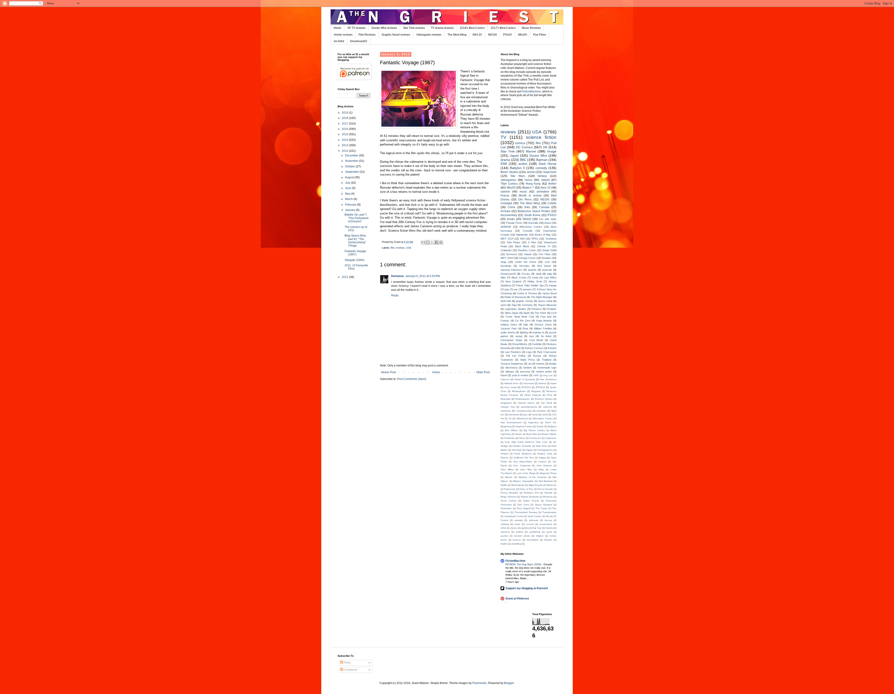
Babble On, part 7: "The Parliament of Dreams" (356, 218)
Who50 (522, 34)
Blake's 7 (528, 187)
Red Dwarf (544, 265)
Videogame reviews (428, 34)
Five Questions (548, 379)
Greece (504, 457)
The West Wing (457, 34)
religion (540, 536)
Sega (503, 262)
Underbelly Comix (513, 516)
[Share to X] (432, 242)
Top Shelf (546, 403)
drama (505, 160)
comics (520, 143)
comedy (541, 168)
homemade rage (547, 367)
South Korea (532, 215)
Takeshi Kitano (526, 403)
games (525, 528)
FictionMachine (531, 91)
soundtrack (532, 539)
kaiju (549, 273)
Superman (549, 172)
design (552, 363)
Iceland (542, 461)
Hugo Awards (544, 320)
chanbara (506, 411)
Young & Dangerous (512, 363)
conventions (545, 524)
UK (545, 147)
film (392, 247)
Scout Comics (508, 500)
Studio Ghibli (549, 250)
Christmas (509, 438)
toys (531, 336)
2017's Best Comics (503, 28)
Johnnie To (543, 246)
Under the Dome (525, 262)
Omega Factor (527, 258)
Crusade (527, 230)
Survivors (511, 254)
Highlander (522, 234)
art (529, 363)
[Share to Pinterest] (441, 242)
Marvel (531, 151)
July (348, 182)
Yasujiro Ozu (508, 407)
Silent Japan (512, 312)
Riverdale (506, 399)
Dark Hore (541, 446)
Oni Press (525, 199)
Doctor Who (538, 155)
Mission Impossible (523, 481)
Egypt (529, 450)
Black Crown (518, 277)
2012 (345, 150)
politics (519, 532)
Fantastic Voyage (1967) (355, 253)
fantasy (542, 176)
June (348, 188)
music (523, 191)
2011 (345, 277)
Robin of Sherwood (515, 297)
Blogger (509, 683)
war (516, 289)
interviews (513, 414)
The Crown (541, 508)
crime (503, 528)
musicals (547, 269)
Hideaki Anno (511, 383)
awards (532, 269)
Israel (553, 383)
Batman (542, 160)
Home (337, 28)
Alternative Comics (542, 418)
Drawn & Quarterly (525, 379)
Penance (537, 309)
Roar (525, 328)
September (352, 171)
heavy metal (545, 301)
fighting (524, 332)
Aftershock (522, 418)
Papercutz (509, 489)
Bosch (518, 434)
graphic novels (524, 301)
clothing (505, 524)
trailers (504, 543)
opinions (505, 532)
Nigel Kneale (535, 485)
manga (552, 285)
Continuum (535, 438)
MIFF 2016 (507, 258)
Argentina (533, 422)
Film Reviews (367, 34)
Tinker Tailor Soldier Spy (530, 285)
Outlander (506, 250)
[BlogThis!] (427, 242)
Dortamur (397, 276)
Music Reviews (531, 28)
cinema (540, 363)
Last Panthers (513, 352)
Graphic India (544, 453)
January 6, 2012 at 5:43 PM (422, 276)
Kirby (541, 469)
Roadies (546, 258)
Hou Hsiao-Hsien (522, 461)
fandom (527, 367)
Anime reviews (343, 34)
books (511, 219)
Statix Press (527, 359)
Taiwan (528, 254)
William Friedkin (543, 328)
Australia (533, 222)
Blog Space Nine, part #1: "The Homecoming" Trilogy (356, 240)
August (350, 177)
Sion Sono (523, 504)
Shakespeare (522, 399)
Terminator (506, 508)
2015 (345, 134)
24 (510, 418)
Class (522, 438)
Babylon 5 (517, 168)
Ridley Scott (535, 281)
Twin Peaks (513, 242)
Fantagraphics (545, 450)
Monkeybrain (519, 391)
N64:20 (477, 34)
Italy (525, 324)
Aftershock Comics (530, 226)
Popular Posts (514, 222)
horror (528, 180)
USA (408, 247)
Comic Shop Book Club (519, 316)
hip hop (537, 528)
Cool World (536, 340)
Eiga (514, 305)
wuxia (547, 222)
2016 (345, 129)
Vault (538, 273)
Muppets (536, 391)
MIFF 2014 (507, 238)
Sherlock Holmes (544, 399)
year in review (520, 375)
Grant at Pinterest (517, 598)
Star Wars (517, 176)
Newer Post (388, 372)
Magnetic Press (548, 473)
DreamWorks (519, 344)
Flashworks (479, 683)
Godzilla (536, 344)
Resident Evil (531, 492)
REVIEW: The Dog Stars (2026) (523, 564)
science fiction (541, 137)
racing (518, 336)
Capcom (505, 379)
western (527, 289)
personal (525, 371)
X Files (532, 242)
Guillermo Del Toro (524, 457)
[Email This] (423, 242)
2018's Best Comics (472, 28)
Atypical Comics (524, 426)
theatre (548, 539)
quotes (504, 536)
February (351, 204)
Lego (529, 352)
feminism (541, 411)
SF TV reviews (356, 28)
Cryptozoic (550, 438)
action (522, 164)
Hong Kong (533, 183)
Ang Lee (548, 375)
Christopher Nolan (511, 340)
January (350, 210)
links (527, 207)
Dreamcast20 (358, 41)
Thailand (546, 359)
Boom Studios (509, 172)
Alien (503, 277)
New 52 (546, 187)
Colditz (552, 203)
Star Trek (508, 151)
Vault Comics (535, 516)
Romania (548, 496)
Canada (544, 207)
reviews (400, 247)
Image (551, 151)
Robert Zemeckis (530, 496)
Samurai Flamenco (511, 269)
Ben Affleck (511, 430)
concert (530, 524)
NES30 (492, 34)
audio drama (508, 332)
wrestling (516, 543)
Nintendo (551, 485)
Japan (514, 155)
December (352, 155)
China (511, 207)
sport (503, 305)
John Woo (526, 469)
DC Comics (524, 147)
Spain (526, 312)
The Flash (540, 312)
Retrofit (548, 492)
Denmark (517, 450)
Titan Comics (509, 183)
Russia (537, 355)
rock (547, 262)
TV (503, 137)
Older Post (483, 372)
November (352, 160)
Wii (547, 516)
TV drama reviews (442, 28)
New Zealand (513, 281)
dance (514, 528)
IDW (504, 164)
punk (549, 532)
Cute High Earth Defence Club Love (526, 442)
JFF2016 (540, 387)
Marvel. (509, 477)
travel (504, 375)
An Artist (339, 41)
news (535, 414)
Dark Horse (547, 164)
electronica (511, 367)
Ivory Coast (510, 387)
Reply (395, 295)
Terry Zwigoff (524, 508)
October (350, 166)
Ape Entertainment (511, 422)
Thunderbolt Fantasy (526, 512)
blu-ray (548, 520)
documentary (509, 215)
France (505, 195)
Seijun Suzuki (531, 500)
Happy (542, 457)
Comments (350, 669)
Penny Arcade (545, 489)
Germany (527, 305)
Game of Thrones (527, 293)
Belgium (552, 426)
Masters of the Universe (533, 477)
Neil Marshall (546, 481)
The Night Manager (541, 297)
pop (507, 289)
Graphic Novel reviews (396, 34)
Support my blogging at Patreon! (526, 588)
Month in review (530, 195)
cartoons (547, 407)
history (549, 528)
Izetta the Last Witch (544, 277)
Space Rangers (543, 504)
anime (531, 172)
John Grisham (544, 465)
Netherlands (517, 485)
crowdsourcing (524, 411)
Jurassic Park (509, 328)
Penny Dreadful (509, 492)
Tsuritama (550, 238)
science (517, 539)
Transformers (549, 512)
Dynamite (506, 265)
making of (538, 332)
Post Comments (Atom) (411, 379)
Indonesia (528, 383)
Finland (504, 453)
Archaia (505, 211)
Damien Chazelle (522, 446)
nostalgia (506, 203)
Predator (551, 309)
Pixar (549, 395)
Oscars (526, 273)
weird (545, 414)
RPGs (535, 238)
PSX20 (507, 34)
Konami (552, 348)
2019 (345, 112)
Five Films (539, 34)
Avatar (540, 426)
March (349, 199)
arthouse (533, 520)
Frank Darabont (523, 453)
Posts (347, 662)
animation (543, 191)
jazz (525, 414)
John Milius (507, 469)
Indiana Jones (509, 324)
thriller (552, 183)
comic (517, 524)
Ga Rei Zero (522, 320)
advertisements (529, 407)
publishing (534, 532)
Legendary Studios (515, 309)
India (517, 348)
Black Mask (522, 246)
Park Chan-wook (546, 352)
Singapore (506, 403)
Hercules (524, 265)
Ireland (542, 383)
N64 (522, 238)
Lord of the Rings (525, 473)
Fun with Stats (547, 219)
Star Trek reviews (414, 28)
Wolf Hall (506, 301)
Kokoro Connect (534, 348)
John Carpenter (522, 465)
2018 (345, 118)
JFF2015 (526, 387)
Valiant (545, 180)
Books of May (543, 234)
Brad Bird (532, 434)
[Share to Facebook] (436, 242)
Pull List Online (515, 355)
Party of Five (526, 489)
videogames (508, 180)
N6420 (527, 219)
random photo (522, 536)
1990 (536, 375)
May (348, 193)
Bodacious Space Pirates (534, 211)
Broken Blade (549, 434)
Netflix (504, 485)
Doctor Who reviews (384, 28)
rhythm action (544, 371)
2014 (345, 140)
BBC (523, 160)
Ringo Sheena (508, 496)
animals (519, 520)
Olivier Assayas (532, 395)
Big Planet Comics (534, 430)
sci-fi (553, 312)
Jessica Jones (543, 324)
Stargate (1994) (354, 260)
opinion (505, 191)
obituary (509, 371)
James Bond (549, 293)
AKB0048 (506, 226)
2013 (345, 145)
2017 (345, 123)
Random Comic (527, 250)
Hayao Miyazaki (547, 305)
